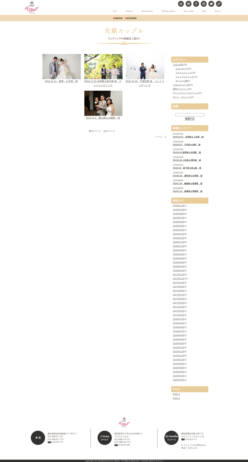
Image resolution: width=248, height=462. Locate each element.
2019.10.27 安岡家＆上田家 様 (188, 137)
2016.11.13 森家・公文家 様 (61, 81)
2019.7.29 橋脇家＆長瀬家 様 (187, 183)
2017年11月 (178, 278)
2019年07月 (178, 218)
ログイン (159, 461)
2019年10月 (178, 210)
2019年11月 (178, 205)
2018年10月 (178, 246)
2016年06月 (178, 335)
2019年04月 (178, 230)
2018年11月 (178, 242)
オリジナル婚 (181, 81)
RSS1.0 (176, 394)
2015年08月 (178, 368)
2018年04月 (178, 262)
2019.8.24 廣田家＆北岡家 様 (187, 176)
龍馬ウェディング (181, 89)
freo (153, 461)
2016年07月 (178, 331)
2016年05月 (178, 339)
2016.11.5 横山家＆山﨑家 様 (103, 118)
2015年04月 (178, 376)
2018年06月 (178, 254)
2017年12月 (178, 274)
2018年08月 (178, 250)
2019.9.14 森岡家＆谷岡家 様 (187, 152)
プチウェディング (183, 73)
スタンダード (181, 69)
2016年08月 (178, 327)
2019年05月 (178, 226)
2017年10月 (178, 282)
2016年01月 (178, 347)
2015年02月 (178, 380)
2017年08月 (178, 291)
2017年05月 (178, 299)
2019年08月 (178, 214)
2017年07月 (178, 295)
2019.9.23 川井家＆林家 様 (186, 145)
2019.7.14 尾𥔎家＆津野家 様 (187, 191)
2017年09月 (178, 287)
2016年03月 (178, 343)
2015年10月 (178, 359)
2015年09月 (178, 364)
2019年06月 (178, 222)
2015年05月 (178, 372)
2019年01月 (178, 238)
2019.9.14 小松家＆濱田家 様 (187, 160)
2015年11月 (178, 355)
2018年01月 (178, 270)
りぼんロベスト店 (181, 85)
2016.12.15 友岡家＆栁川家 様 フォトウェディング (102, 83)
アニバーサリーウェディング (186, 93)
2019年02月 (178, 234)
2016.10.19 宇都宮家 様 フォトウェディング (144, 83)
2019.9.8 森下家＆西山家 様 (187, 168)
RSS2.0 (176, 398)
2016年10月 (178, 323)
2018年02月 (178, 266)
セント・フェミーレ (182, 97)
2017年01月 (178, 315)
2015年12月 (178, 351)
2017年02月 (178, 311)
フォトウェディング (184, 77)
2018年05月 (178, 258)
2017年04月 (178, 303)
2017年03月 (178, 307)
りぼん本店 (178, 64)
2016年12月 (178, 319)
